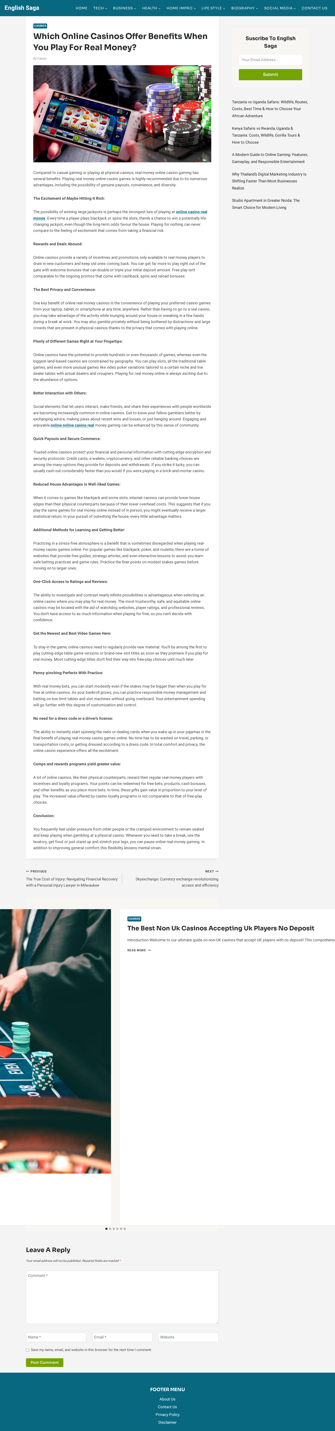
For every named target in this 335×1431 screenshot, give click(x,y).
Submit (270, 74)
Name (34, 1337)
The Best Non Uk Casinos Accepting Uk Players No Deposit (220, 928)
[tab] (106, 1229)
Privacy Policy (168, 1415)
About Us (167, 1399)
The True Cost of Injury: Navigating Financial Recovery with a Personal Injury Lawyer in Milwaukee (72, 878)
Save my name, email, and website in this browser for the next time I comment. (91, 1350)
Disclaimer (167, 1422)
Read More (139, 950)
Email (100, 1337)
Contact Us (314, 8)
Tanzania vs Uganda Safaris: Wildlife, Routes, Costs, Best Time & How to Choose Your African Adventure (270, 109)
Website (167, 1337)
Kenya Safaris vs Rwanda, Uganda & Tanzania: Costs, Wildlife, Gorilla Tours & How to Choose (266, 135)
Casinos (40, 26)
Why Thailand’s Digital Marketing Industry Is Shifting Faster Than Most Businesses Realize (269, 181)
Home (82, 8)
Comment (38, 1275)
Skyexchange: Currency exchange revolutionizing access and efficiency (177, 878)
